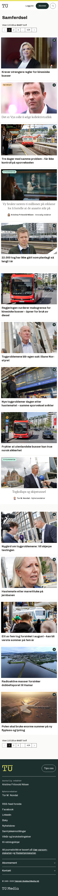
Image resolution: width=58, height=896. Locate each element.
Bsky (5, 820)
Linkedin (6, 815)
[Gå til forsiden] (5, 6)
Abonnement (9, 863)
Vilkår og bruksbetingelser (16, 836)
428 (28, 30)
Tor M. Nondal (10, 795)
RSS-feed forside (11, 804)
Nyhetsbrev (8, 825)
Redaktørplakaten (26, 853)
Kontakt (6, 870)
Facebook (7, 809)
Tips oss (49, 768)
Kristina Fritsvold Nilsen (15, 784)
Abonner (42, 6)
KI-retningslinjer (11, 842)
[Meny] (53, 6)
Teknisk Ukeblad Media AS (26, 881)
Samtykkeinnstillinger (14, 831)
